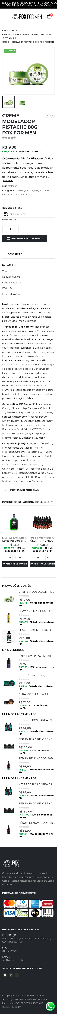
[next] (52, 116)
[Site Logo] (27, 16)
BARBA (5, 538)
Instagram (11, 975)
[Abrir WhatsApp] (50, 1006)
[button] (6, 70)
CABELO (20, 190)
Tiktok (17, 975)
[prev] (48, 116)
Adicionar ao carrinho (26, 238)
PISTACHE (44, 190)
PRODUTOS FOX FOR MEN (16, 194)
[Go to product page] (14, 521)
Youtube (5, 975)
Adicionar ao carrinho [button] (16, 564)
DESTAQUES (31, 190)
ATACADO (34, 538)
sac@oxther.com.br (13, 960)
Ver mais (8, 180)
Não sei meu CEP (10, 219)
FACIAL (11, 538)
